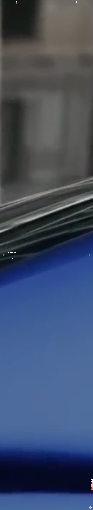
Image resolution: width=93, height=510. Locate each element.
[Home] (17, 2)
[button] (76, 2)
